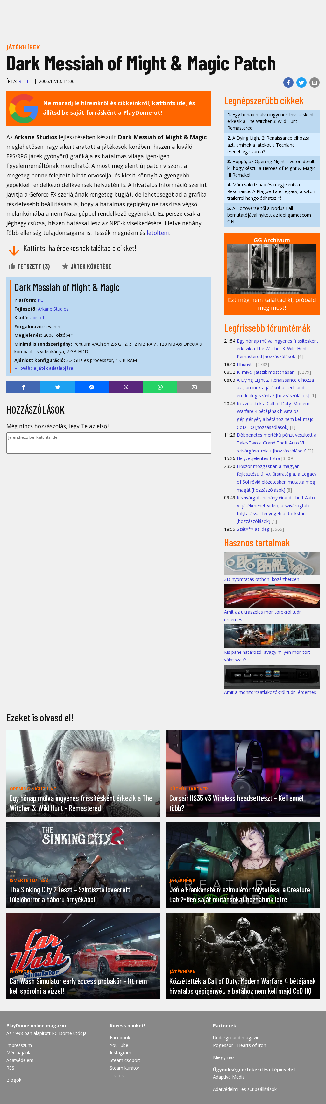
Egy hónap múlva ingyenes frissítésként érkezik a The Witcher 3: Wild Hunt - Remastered (270, 121)
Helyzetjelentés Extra (258, 458)
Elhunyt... (246, 364)
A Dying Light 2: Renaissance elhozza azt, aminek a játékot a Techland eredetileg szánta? (268, 144)
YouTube (119, 1045)
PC (40, 300)
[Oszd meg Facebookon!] (288, 82)
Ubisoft (37, 317)
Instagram (120, 1053)
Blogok (13, 1080)
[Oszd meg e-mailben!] (314, 82)
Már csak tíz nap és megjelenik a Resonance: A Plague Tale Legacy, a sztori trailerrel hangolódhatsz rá (271, 191)
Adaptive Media (229, 1077)
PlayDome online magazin (36, 1025)
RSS (10, 1068)
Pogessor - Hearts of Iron (239, 1045)
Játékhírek (23, 47)
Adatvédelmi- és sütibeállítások (245, 1089)
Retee (25, 81)
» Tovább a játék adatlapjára (43, 368)
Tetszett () (33, 266)
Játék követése (90, 266)
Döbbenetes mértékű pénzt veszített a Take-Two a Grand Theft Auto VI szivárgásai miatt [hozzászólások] (276, 442)
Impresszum (19, 1045)
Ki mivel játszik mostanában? (267, 372)
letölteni (158, 232)
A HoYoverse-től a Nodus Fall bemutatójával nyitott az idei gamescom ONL (269, 215)
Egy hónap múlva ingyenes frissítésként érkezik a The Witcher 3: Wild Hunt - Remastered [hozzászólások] (277, 348)
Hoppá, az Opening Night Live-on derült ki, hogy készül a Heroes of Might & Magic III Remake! (271, 168)
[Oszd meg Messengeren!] (92, 387)
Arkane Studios (53, 309)
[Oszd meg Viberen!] (126, 387)
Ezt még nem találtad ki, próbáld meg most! (272, 304)
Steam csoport (125, 1060)
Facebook (120, 1038)
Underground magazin (236, 1038)
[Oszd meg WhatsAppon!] (160, 387)
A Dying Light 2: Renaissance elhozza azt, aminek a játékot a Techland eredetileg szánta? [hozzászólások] (275, 388)
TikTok (117, 1075)
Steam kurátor (124, 1068)
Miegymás (224, 1057)
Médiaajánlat (19, 1053)
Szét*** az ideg (253, 529)
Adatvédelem (19, 1060)
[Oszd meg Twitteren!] (301, 82)
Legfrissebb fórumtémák (267, 327)
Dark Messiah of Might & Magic (67, 287)
